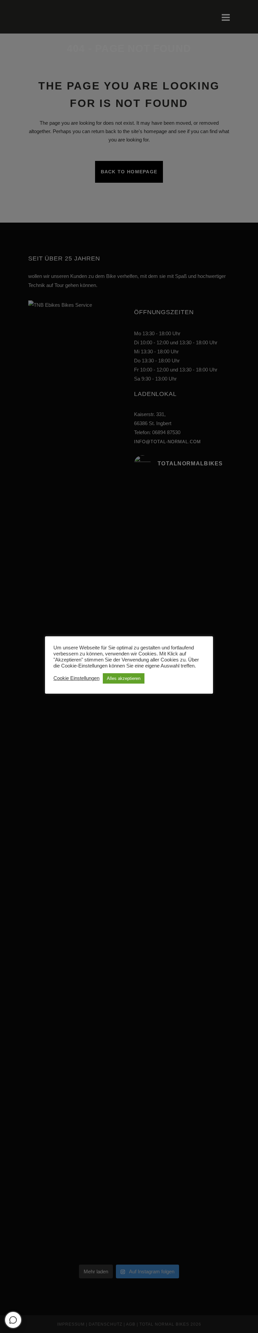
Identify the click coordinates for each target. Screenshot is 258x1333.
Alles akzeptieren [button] (123, 678)
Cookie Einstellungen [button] (76, 678)
